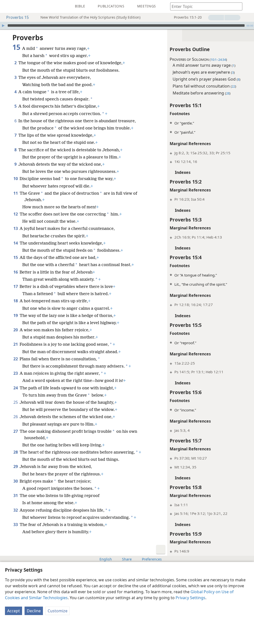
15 (16, 257)
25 (16, 402)
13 (16, 228)
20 (16, 330)
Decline (34, 611)
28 (16, 452)
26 (16, 416)
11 (16, 193)
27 (16, 431)
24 (16, 388)
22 (16, 359)
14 (16, 243)
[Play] (3, 26)
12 (16, 214)
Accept (13, 611)
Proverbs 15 (17, 17)
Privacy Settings (190, 597)
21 (16, 344)
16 (16, 272)
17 (16, 286)
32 (16, 510)
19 (16, 315)
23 (16, 373)
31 (16, 495)
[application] (127, 25)
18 (16, 301)
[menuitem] (7, 6)
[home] (7, 6)
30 (16, 481)
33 (16, 524)
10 (16, 178)
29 (16, 466)
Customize (57, 611)
